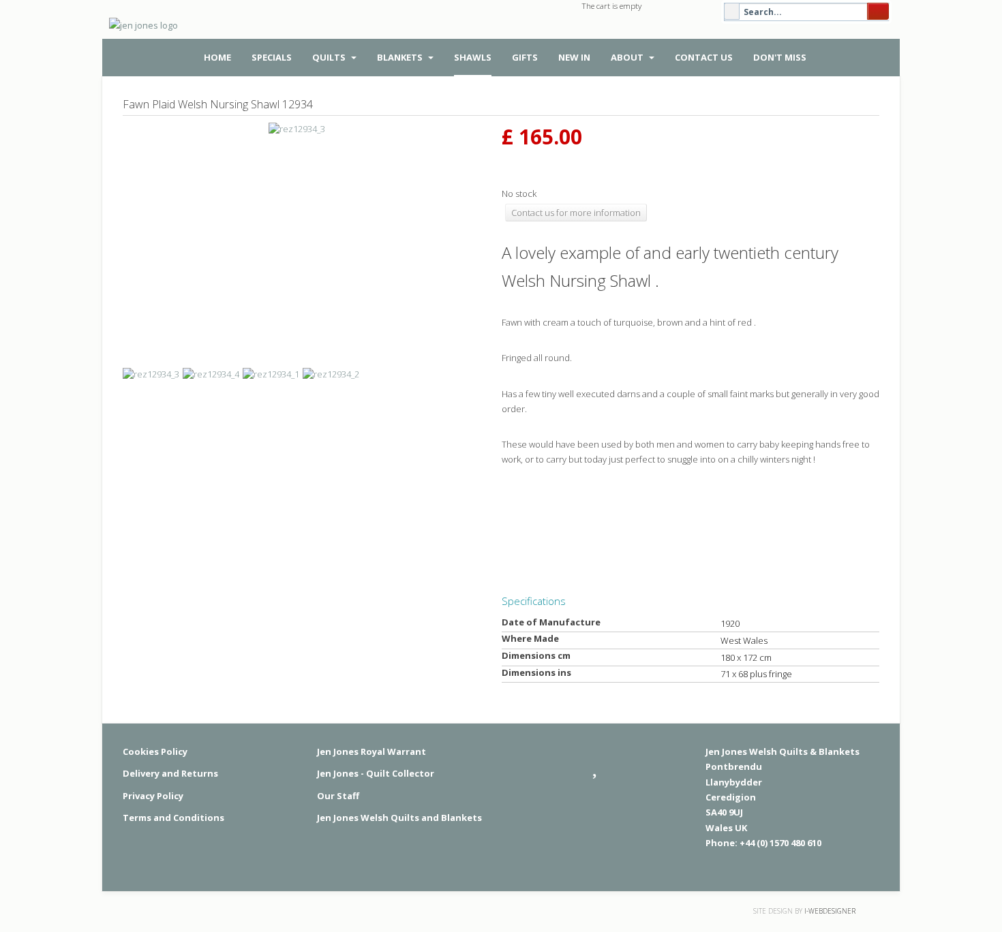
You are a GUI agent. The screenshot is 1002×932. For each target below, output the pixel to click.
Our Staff (338, 796)
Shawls (472, 57)
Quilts (330, 57)
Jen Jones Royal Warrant (371, 751)
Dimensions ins (536, 672)
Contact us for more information (576, 212)
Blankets (401, 57)
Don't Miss (779, 57)
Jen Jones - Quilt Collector (375, 773)
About (628, 57)
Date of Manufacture (551, 622)
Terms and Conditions (173, 817)
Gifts (525, 57)
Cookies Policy (155, 751)
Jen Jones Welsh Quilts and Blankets (399, 817)
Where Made (530, 638)
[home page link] (141, 31)
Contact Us (704, 57)
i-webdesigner (829, 911)
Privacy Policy (153, 796)
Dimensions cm (536, 655)
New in (574, 57)
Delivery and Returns (170, 773)
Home (217, 57)
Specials (272, 57)
